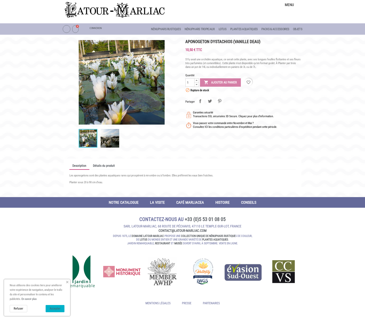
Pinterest (219, 101)
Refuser (18, 308)
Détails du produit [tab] (104, 165)
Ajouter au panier (220, 82)
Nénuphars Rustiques (166, 29)
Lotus (223, 29)
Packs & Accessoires (275, 29)
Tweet (210, 101)
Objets (297, 29)
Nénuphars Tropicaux (200, 29)
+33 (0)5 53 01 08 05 (205, 219)
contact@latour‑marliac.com (183, 231)
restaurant (162, 243)
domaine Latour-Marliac (148, 236)
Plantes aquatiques (244, 29)
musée (178, 243)
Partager (200, 101)
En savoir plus (29, 299)
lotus (143, 239)
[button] (289, 14)
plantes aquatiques (215, 239)
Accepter (55, 308)
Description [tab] (79, 165)
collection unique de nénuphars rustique (208, 236)
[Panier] (75, 29)
